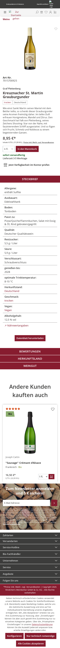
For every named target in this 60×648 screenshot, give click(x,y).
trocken (8, 300)
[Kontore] (41, 12)
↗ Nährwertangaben (16, 325)
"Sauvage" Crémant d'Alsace (23, 462)
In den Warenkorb (27, 148)
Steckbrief (30, 179)
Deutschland (11, 291)
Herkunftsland (30, 358)
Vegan (8, 310)
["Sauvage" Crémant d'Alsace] (30, 433)
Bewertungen (30, 351)
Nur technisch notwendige (41, 635)
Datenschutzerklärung (11, 524)
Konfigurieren (14, 635)
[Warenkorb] (55, 12)
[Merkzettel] (46, 12)
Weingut (30, 366)
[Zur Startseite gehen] (16, 15)
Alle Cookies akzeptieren (31, 643)
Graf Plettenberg (12, 88)
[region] (30, 431)
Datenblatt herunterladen (30, 338)
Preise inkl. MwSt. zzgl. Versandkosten (38, 142)
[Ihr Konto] (50, 12)
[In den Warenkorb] (51, 476)
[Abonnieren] (54, 503)
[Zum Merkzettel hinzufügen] (56, 29)
